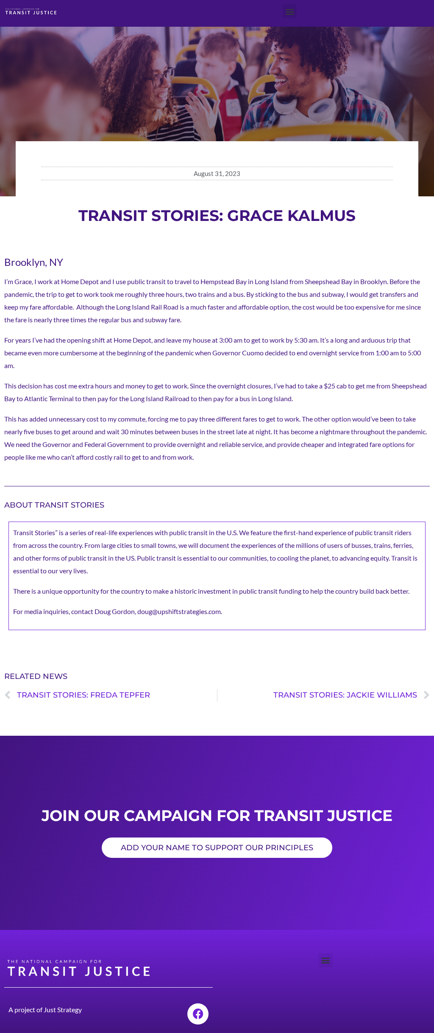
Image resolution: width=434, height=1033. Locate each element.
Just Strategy (63, 1009)
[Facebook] (198, 1014)
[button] (290, 11)
